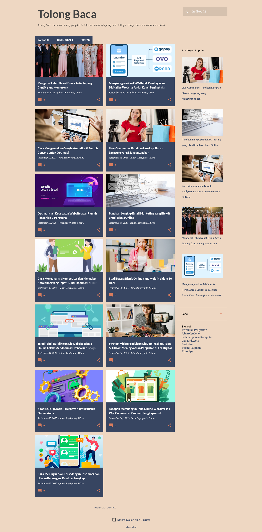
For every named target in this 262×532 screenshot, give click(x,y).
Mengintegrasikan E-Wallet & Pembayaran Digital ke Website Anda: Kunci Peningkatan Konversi (201, 290)
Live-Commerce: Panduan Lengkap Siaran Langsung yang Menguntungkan (201, 93)
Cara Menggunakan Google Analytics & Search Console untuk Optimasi (201, 191)
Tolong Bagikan (191, 347)
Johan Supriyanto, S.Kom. (69, 92)
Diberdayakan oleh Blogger (133, 519)
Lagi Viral (187, 344)
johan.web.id (131, 527)
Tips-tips (187, 351)
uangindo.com (190, 340)
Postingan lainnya (105, 507)
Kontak (85, 40)
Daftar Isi (43, 40)
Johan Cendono (191, 333)
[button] (98, 99)
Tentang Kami (65, 40)
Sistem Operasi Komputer (197, 337)
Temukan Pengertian (194, 330)
